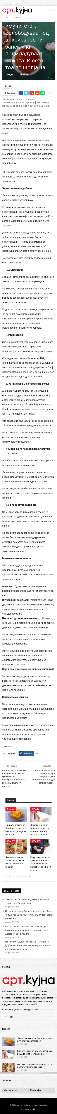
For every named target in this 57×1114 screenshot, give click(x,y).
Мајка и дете (13, 891)
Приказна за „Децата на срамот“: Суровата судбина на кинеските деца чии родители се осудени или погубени (27, 945)
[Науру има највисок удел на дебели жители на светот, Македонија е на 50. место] (41, 846)
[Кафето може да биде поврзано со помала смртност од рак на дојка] (41, 814)
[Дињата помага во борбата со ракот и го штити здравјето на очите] (16, 814)
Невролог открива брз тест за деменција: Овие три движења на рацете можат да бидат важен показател (29, 915)
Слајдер (11, 809)
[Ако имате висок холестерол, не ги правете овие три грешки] (16, 846)
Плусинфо (35, 1090)
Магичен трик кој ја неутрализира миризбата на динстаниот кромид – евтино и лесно (43, 776)
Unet (34, 1109)
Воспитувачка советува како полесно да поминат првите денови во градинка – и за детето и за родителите (26, 930)
